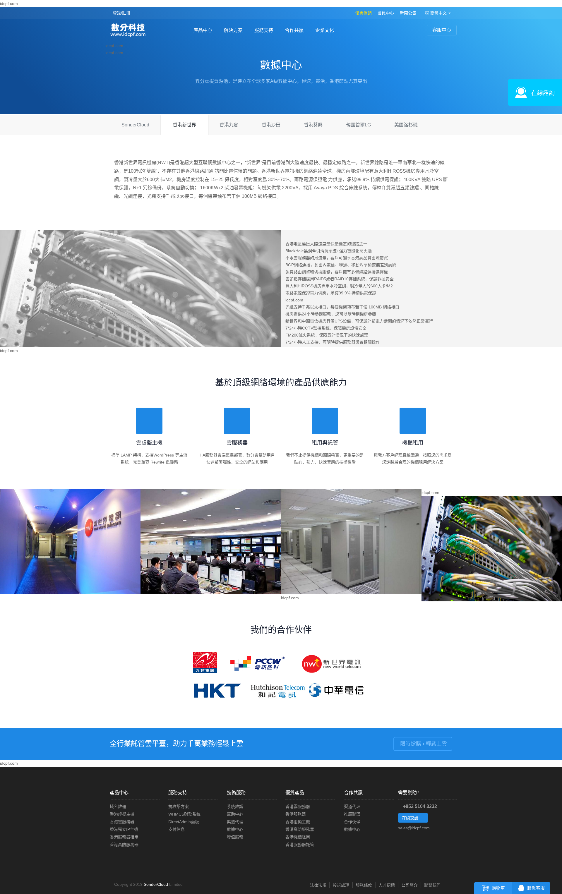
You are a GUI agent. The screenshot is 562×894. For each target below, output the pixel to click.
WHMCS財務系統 (184, 814)
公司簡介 (409, 885)
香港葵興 (313, 124)
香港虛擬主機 (122, 814)
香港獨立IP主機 (124, 829)
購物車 (498, 888)
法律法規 (318, 885)
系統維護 (235, 806)
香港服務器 (295, 814)
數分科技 (129, 30)
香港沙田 (271, 124)
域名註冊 (118, 806)
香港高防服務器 (124, 844)
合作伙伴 (352, 821)
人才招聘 (386, 885)
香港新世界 (184, 124)
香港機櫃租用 (297, 837)
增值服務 (235, 837)
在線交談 (410, 818)
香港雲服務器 (122, 821)
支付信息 (176, 829)
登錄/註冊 (121, 13)
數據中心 (235, 829)
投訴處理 (341, 885)
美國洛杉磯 (406, 124)
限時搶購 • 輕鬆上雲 (423, 744)
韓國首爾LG (358, 124)
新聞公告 (408, 13)
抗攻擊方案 (178, 806)
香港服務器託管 (299, 844)
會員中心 (386, 13)
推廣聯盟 (352, 814)
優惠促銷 (363, 13)
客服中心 (441, 30)
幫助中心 (235, 814)
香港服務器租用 (124, 837)
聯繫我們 (432, 885)
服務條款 (364, 885)
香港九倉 (229, 124)
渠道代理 (235, 821)
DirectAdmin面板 (183, 821)
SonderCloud (135, 124)
